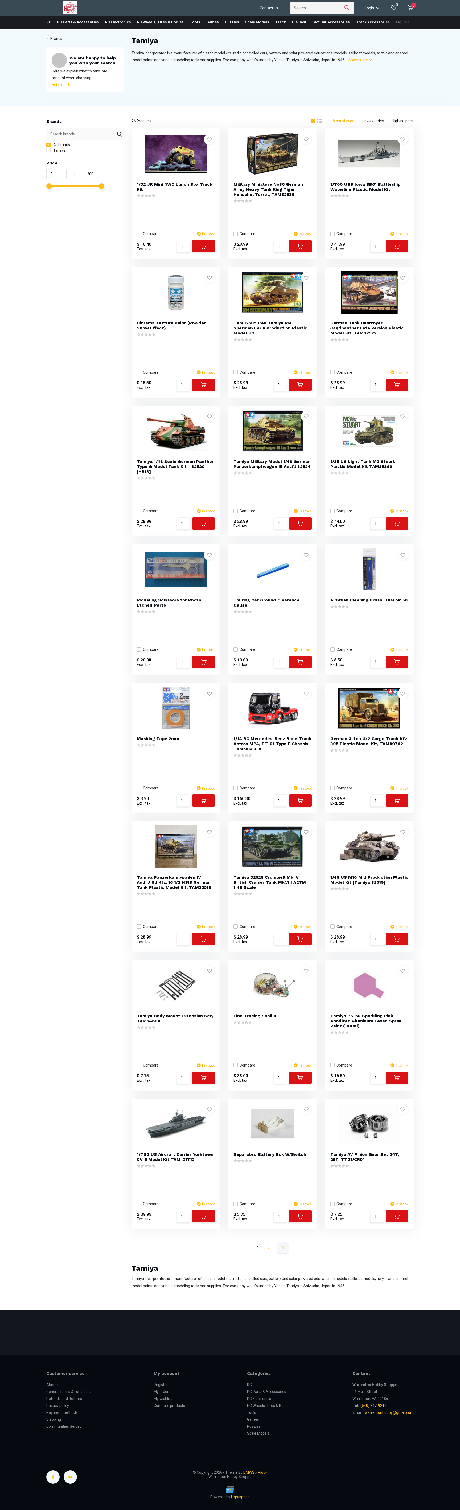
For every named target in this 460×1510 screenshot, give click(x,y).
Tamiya (59, 150)
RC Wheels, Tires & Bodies (160, 22)
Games (212, 22)
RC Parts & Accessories (78, 22)
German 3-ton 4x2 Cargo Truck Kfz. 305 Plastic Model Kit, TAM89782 (369, 741)
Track (280, 22)
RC (48, 22)
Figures (402, 22)
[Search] (347, 8)
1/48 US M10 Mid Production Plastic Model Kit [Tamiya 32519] (369, 880)
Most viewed (343, 121)
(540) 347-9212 (373, 1405)
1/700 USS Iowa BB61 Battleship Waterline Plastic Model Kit (365, 187)
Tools (195, 22)
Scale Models (257, 22)
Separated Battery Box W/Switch (269, 1154)
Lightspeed (240, 1497)
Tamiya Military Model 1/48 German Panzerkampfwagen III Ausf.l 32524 (272, 464)
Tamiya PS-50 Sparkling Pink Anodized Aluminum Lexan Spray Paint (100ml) (365, 1020)
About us (53, 1385)
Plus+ (262, 1472)
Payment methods (62, 1412)
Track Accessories (373, 22)
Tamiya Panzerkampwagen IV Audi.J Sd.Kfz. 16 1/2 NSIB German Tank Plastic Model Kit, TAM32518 (174, 882)
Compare (151, 234)
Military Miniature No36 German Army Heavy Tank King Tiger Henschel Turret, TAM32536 (268, 189)
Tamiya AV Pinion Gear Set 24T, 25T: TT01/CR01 (364, 1157)
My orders (162, 1392)
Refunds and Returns (64, 1398)
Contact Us (269, 8)
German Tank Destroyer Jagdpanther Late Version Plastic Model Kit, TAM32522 (367, 328)
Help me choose (65, 85)
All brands (61, 145)
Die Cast (299, 22)
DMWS (248, 1472)
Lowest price (373, 121)
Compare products (169, 1405)
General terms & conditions (69, 1392)
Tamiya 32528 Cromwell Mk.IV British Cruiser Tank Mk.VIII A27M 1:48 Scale (269, 882)
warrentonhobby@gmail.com (389, 1412)
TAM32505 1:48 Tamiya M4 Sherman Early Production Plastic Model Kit (270, 328)
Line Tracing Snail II (254, 1015)
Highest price (403, 121)
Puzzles (232, 22)
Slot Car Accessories (331, 22)
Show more (358, 60)
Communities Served (64, 1426)
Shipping (53, 1419)
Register (161, 1385)
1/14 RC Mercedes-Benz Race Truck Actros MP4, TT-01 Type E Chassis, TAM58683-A (272, 743)
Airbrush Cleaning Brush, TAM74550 (369, 600)
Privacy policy (57, 1405)
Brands (56, 39)
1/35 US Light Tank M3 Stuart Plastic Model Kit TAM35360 (362, 464)
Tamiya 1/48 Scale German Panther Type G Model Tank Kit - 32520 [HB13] (175, 466)
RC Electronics (118, 22)
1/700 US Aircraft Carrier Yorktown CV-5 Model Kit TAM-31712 (175, 1157)
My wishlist (163, 1398)
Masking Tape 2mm (158, 738)
